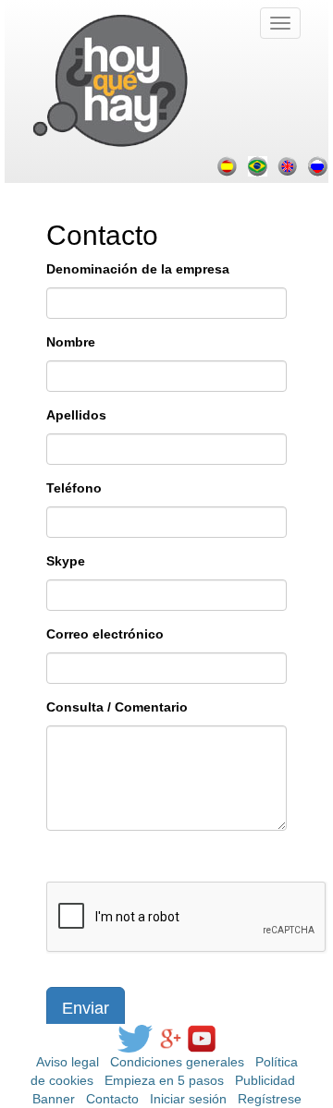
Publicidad (265, 1080)
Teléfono (74, 488)
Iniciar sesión (188, 1098)
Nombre (70, 342)
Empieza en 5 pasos (164, 1080)
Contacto (112, 1098)
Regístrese (270, 1098)
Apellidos (76, 415)
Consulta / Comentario (117, 707)
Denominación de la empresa (137, 269)
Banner (53, 1098)
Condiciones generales (177, 1061)
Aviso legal (67, 1061)
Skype (65, 561)
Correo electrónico (105, 634)
